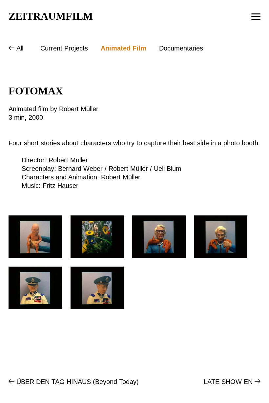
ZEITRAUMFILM (51, 16)
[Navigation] (255, 16)
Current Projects (64, 48)
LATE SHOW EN (228, 381)
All (19, 48)
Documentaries (181, 48)
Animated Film (123, 48)
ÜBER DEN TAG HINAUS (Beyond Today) (77, 381)
